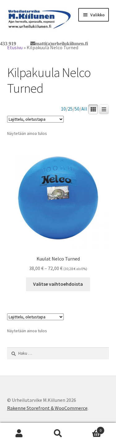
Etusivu (15, 47)
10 (63, 109)
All (84, 109)
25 (70, 109)
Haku (58, 433)
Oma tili (19, 433)
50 (77, 109)
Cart (89, 428)
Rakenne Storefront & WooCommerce (47, 408)
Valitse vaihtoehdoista (58, 284)
